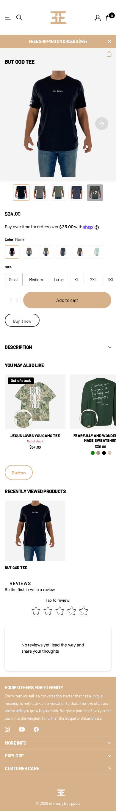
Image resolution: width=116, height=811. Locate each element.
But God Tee (16, 567)
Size (8, 267)
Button (19, 472)
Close (109, 41)
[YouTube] (22, 730)
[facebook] (36, 729)
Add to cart (67, 300)
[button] (106, 54)
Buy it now (22, 321)
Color (14, 239)
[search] (19, 17)
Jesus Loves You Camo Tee (35, 435)
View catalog (8, 17)
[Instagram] (7, 729)
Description (18, 347)
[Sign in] (98, 18)
